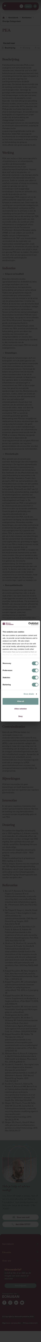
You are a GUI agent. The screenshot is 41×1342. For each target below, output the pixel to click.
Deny (20, 716)
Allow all (20, 701)
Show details (29, 694)
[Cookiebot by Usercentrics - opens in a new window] (28, 623)
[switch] (35, 670)
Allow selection (20, 709)
